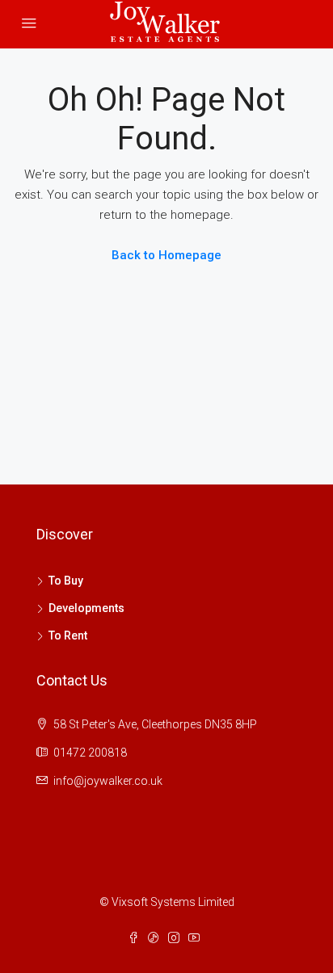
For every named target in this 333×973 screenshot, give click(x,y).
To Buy (65, 580)
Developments (86, 608)
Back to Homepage (166, 255)
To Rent (67, 635)
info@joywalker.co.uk (107, 780)
